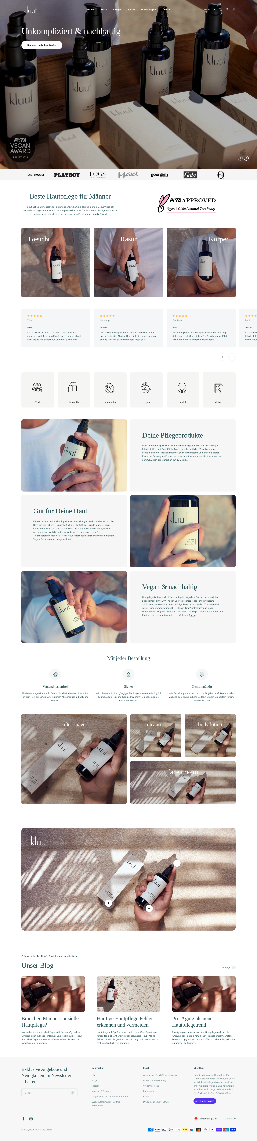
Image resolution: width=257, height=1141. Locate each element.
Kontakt (147, 1096)
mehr (192, 615)
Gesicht (91, 9)
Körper (131, 9)
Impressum (148, 1091)
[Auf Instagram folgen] (31, 1119)
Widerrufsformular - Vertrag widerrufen (106, 1103)
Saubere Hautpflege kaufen (41, 45)
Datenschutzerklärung (154, 1080)
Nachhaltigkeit (149, 9)
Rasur (104, 9)
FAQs (94, 1080)
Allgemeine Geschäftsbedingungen (110, 1096)
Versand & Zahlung (101, 1091)
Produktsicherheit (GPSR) (156, 1101)
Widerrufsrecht (151, 1085)
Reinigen (117, 9)
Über (165, 9)
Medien (95, 1085)
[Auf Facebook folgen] (23, 1119)
